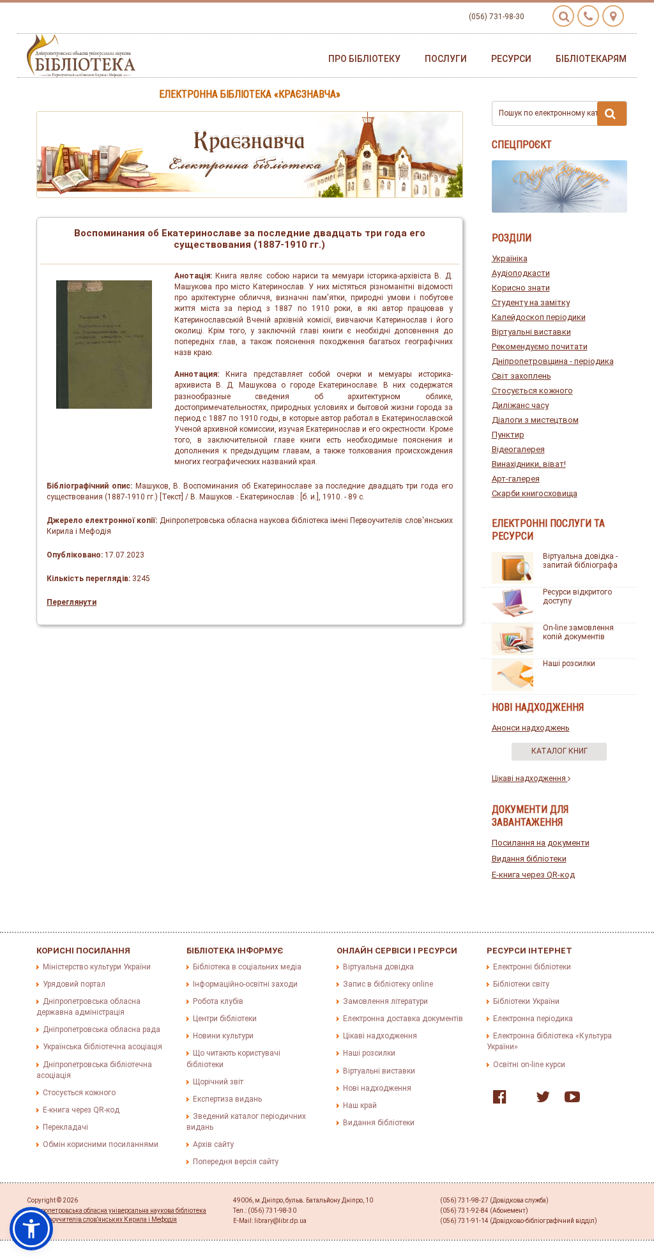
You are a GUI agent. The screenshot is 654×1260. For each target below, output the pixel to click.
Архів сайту (213, 1144)
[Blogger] (518, 1099)
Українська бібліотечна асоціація (102, 1046)
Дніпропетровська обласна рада (101, 1029)
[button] (31, 1228)
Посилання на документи (540, 842)
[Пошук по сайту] (563, 16)
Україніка (510, 258)
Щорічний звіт (218, 1081)
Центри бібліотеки (225, 1018)
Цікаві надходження (530, 778)
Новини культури (223, 1035)
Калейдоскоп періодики (539, 317)
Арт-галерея (516, 478)
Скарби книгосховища (534, 493)
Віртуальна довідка (378, 966)
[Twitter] (539, 1099)
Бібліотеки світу (521, 984)
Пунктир (508, 434)
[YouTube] (569, 1099)
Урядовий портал (74, 984)
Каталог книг (559, 751)
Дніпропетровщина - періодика (553, 361)
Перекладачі (65, 1127)
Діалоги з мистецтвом (535, 420)
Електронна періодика (533, 1018)
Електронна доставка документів (403, 1018)
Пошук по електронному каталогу (559, 113)
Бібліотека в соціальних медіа (247, 966)
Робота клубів (218, 1001)
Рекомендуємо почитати (540, 346)
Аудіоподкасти (521, 273)
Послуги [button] (446, 59)
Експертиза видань (227, 1099)
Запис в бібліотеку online (388, 984)
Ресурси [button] (511, 59)
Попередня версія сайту (235, 1161)
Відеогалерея (518, 449)
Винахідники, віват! (529, 464)
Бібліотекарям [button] (591, 59)
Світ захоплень (521, 376)
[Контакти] (588, 16)
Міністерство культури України (97, 966)
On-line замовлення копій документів (578, 632)
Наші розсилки (569, 663)
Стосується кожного (532, 390)
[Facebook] (496, 1099)
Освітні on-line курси (529, 1064)
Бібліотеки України (526, 1001)
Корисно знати (521, 287)
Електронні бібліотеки (532, 966)
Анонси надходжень (531, 727)
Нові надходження (377, 1088)
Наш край (360, 1105)
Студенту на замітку (531, 302)
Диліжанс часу (520, 405)
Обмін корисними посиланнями (100, 1144)
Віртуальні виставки (531, 332)
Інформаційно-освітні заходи (245, 984)
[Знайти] (612, 114)
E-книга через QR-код (533, 874)
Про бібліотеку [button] (364, 59)
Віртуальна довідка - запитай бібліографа (580, 561)
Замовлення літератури (385, 1001)
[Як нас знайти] (613, 16)
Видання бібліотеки (529, 858)
